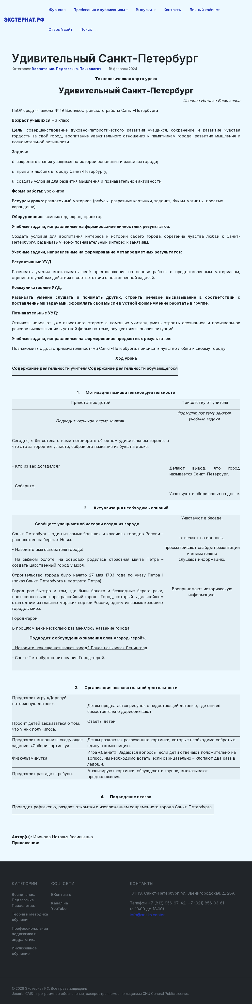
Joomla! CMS (22, 993)
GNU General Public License (165, 993)
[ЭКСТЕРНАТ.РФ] (24, 20)
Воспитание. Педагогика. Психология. (67, 69)
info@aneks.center (147, 914)
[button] (57, 10)
